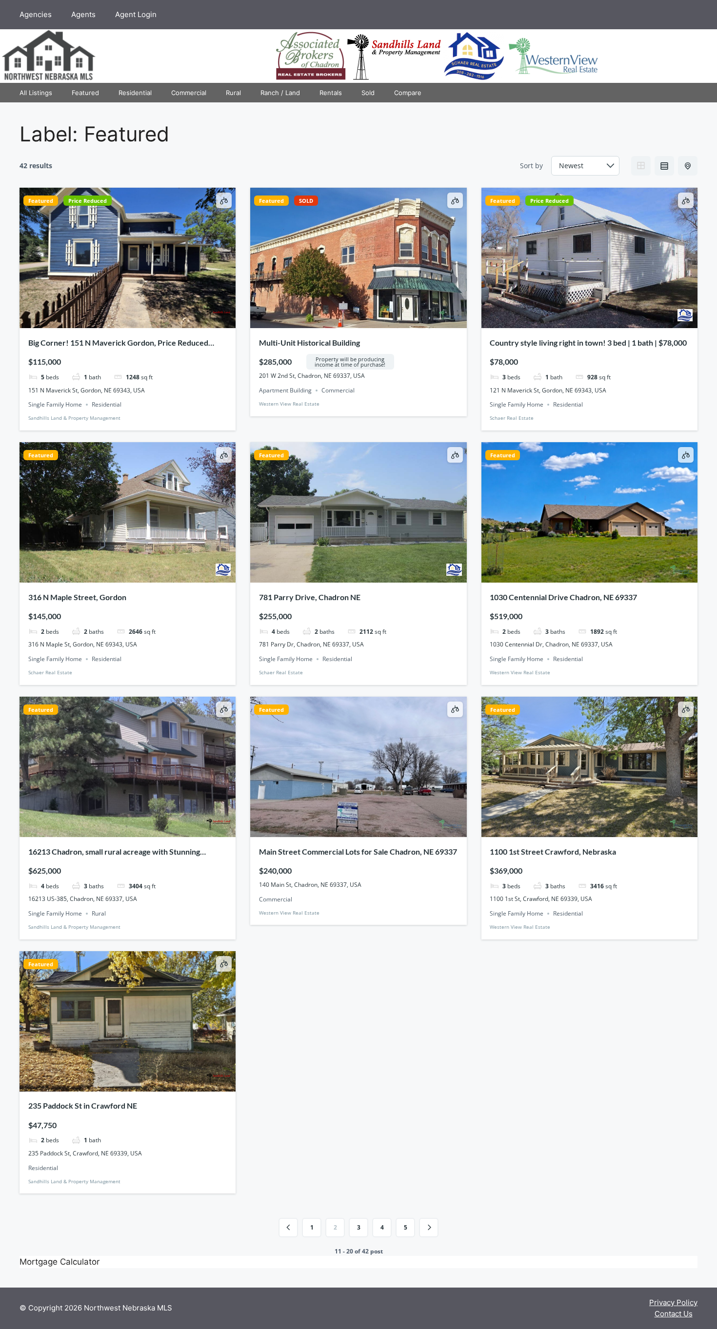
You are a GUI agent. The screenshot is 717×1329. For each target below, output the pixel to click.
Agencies (36, 14)
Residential (135, 93)
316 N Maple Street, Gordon (77, 597)
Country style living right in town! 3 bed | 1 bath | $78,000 (588, 342)
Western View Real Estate (289, 403)
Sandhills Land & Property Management (74, 417)
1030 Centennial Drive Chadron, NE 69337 (563, 597)
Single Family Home (55, 404)
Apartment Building (285, 390)
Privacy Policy (673, 1302)
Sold (368, 93)
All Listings (36, 93)
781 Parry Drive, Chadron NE (309, 597)
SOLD (306, 200)
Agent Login (136, 14)
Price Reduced (87, 200)
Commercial (188, 93)
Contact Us (674, 1313)
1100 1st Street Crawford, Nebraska (553, 851)
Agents (83, 14)
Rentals (330, 93)
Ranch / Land (280, 93)
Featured (85, 93)
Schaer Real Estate (512, 417)
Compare (407, 93)
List (664, 166)
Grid (641, 166)
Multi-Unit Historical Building (309, 342)
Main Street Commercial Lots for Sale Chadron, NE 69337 (358, 851)
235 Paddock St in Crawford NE (82, 1105)
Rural (233, 93)
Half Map (687, 166)
